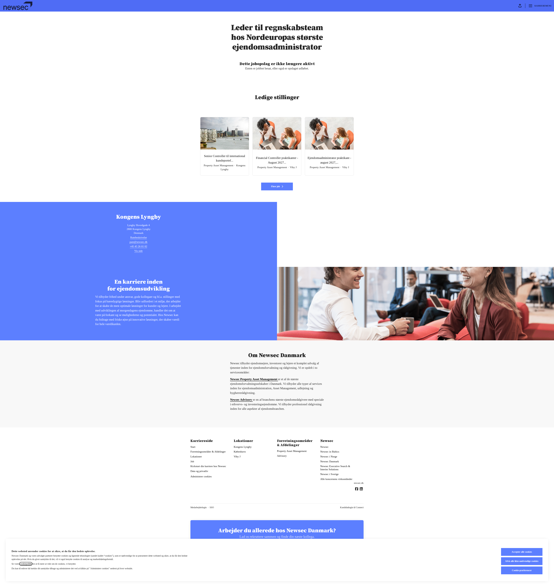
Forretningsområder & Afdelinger (208, 451)
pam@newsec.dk (138, 241)
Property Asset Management (292, 451)
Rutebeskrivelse (138, 237)
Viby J (237, 456)
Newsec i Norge (328, 456)
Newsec (324, 446)
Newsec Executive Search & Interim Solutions (335, 468)
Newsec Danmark (329, 461)
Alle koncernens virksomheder (336, 479)
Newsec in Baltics (329, 451)
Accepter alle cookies (522, 552)
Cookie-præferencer (522, 570)
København (240, 451)
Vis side (138, 250)
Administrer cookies (201, 476)
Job (192, 461)
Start (192, 446)
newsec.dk (359, 483)
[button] (520, 6)
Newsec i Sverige (329, 474)
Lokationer (196, 456)
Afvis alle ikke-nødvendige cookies (521, 561)
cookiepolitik (26, 564)
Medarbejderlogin (198, 507)
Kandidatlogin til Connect (352, 507)
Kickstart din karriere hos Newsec (208, 466)
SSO (212, 507)
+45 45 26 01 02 (138, 246)
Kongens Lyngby (243, 446)
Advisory (282, 455)
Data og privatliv (199, 471)
